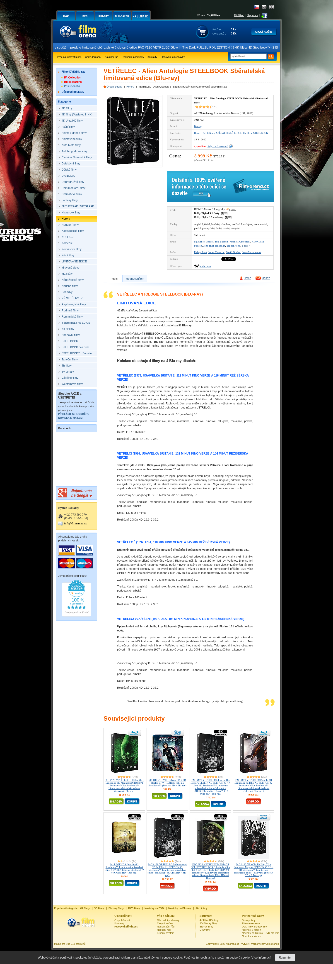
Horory (130, 86)
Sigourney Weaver (203, 241)
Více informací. (261, 957)
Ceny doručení (93, 57)
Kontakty (152, 57)
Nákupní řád (111, 57)
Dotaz (247, 278)
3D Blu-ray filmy (208, 923)
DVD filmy (205, 929)
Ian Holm (220, 245)
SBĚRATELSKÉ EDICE (228, 133)
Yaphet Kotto (233, 245)
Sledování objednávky (173, 57)
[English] (271, 7)
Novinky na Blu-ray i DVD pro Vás (260, 933)
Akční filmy (201, 908)
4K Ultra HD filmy (209, 920)
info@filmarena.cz (75, 523)
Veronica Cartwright (239, 241)
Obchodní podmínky (133, 57)
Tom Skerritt (221, 241)
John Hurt (208, 245)
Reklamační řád (165, 926)
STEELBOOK (260, 133)
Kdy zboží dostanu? (218, 146)
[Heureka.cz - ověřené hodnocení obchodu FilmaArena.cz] (76, 615)
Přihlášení (239, 15)
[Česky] (256, 7)
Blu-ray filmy (206, 926)
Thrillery (247, 133)
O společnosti (122, 920)
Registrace (252, 15)
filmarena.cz (232, 943)
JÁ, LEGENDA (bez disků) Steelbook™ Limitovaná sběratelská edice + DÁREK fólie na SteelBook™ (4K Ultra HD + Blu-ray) (124, 868)
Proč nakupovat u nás (69, 57)
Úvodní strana (114, 86)
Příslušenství (72, 86)
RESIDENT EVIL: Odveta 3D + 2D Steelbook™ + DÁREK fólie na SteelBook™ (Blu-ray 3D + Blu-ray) (167, 783)
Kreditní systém (165, 933)
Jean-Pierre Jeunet (251, 252)
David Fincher (233, 252)
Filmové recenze (251, 923)
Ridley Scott (200, 252)
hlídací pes (205, 266)
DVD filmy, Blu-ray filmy (255, 926)
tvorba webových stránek (265, 943)
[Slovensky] (264, 7)
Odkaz (266, 278)
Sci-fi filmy (209, 133)
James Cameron (216, 252)
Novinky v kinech (251, 929)
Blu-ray (198, 126)
